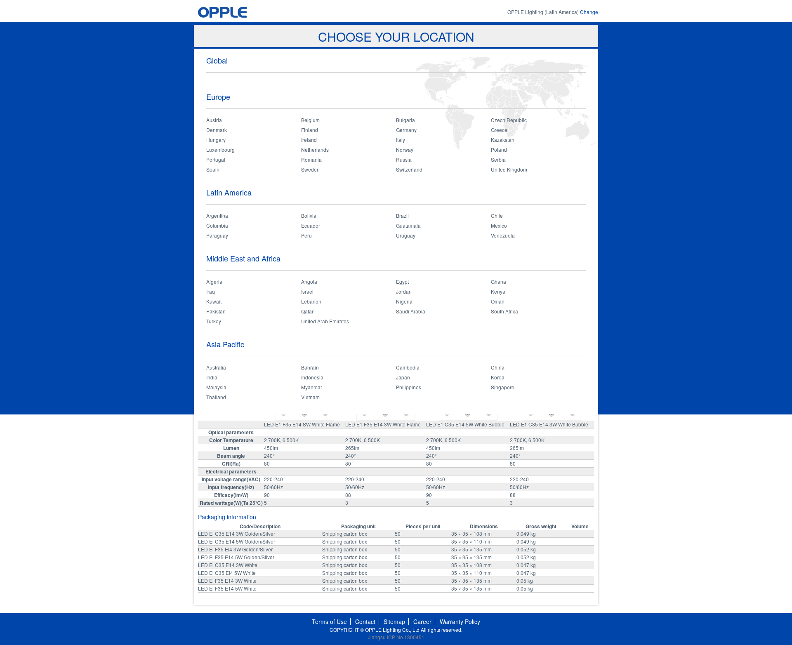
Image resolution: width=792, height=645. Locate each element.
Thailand (216, 396)
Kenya (498, 291)
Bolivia (308, 215)
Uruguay (405, 235)
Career (422, 621)
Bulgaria (405, 119)
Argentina (217, 215)
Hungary (216, 139)
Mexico (499, 225)
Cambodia (408, 367)
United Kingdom (509, 169)
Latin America (229, 192)
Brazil (402, 215)
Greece (499, 129)
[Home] (238, 12)
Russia (404, 159)
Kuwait (214, 301)
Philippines (408, 387)
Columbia (217, 225)
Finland (309, 129)
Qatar (307, 311)
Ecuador (310, 225)
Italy (400, 139)
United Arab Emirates (325, 321)
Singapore (502, 387)
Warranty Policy (460, 621)
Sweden (310, 169)
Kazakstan (502, 139)
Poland (499, 149)
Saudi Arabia (410, 311)
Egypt (402, 281)
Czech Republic (509, 119)
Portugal (215, 159)
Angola (309, 281)
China (497, 367)
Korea (497, 377)
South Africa (504, 311)
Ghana (498, 281)
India (211, 377)
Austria (214, 119)
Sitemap (394, 621)
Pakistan (216, 311)
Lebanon (311, 301)
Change (589, 11)
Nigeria (404, 301)
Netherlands (315, 149)
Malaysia (216, 387)
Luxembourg (220, 149)
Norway (404, 149)
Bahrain (310, 367)
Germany (406, 129)
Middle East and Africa (243, 258)
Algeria (214, 281)
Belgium (310, 119)
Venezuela (503, 235)
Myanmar (311, 387)
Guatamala (408, 225)
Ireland (309, 139)
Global (217, 60)
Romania (311, 159)
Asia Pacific (225, 344)
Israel (307, 291)
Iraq (210, 291)
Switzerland (409, 169)
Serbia (498, 159)
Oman (497, 301)
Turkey (213, 321)
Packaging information (227, 517)
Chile (497, 215)
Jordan (404, 291)
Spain (212, 169)
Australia (216, 367)
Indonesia (312, 377)
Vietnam (310, 396)
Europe (218, 96)
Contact (365, 621)
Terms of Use (329, 621)
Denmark (216, 129)
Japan (403, 377)
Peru (306, 235)
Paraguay (217, 235)
